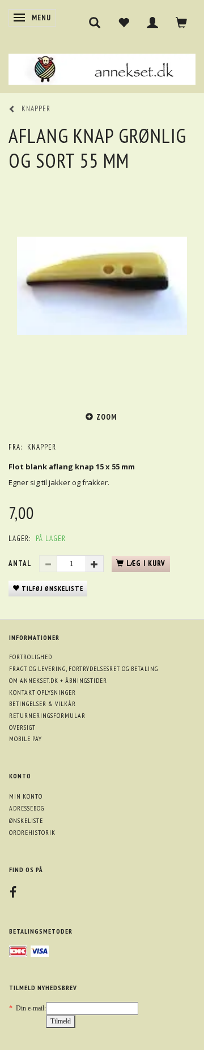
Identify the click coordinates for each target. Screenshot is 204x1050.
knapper (41, 447)
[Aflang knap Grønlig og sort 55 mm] (102, 286)
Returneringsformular (47, 715)
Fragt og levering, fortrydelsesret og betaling (83, 668)
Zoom (106, 417)
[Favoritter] (124, 22)
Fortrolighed (30, 656)
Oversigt (22, 727)
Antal (20, 563)
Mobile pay (25, 738)
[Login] (152, 22)
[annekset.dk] (102, 68)
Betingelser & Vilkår (42, 703)
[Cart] (181, 22)
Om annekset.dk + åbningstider (58, 680)
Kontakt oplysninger (42, 692)
